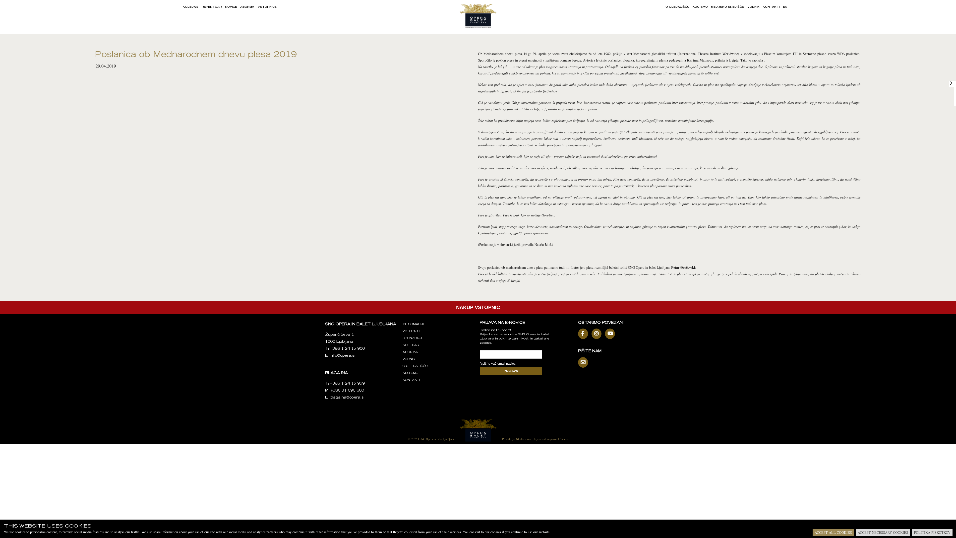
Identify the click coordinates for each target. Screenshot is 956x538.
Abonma (247, 7)
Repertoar (212, 7)
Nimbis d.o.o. (524, 439)
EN (785, 7)
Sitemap (564, 439)
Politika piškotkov (932, 532)
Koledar (190, 7)
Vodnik (753, 7)
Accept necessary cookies (883, 532)
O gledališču (677, 7)
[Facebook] (584, 334)
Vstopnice (267, 7)
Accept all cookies (833, 532)
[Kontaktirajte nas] (584, 362)
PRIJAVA (511, 371)
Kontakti (771, 7)
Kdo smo (700, 7)
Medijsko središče (727, 7)
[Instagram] (598, 334)
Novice (231, 7)
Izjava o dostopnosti (545, 439)
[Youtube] (611, 334)
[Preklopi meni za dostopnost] (951, 83)
